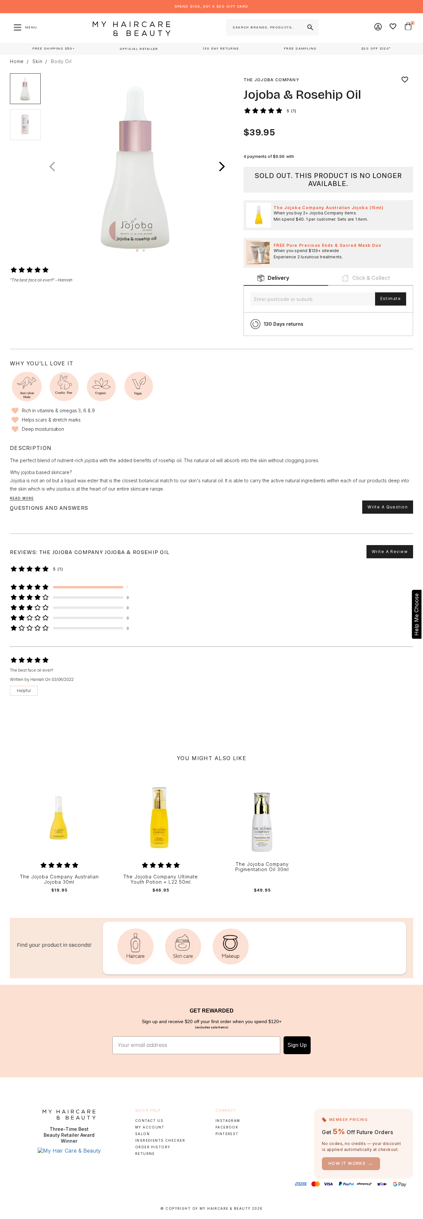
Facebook (226, 1127)
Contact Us (149, 1121)
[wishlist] (405, 80)
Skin (37, 61)
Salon (142, 1134)
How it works (350, 1163)
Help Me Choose (416, 614)
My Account (149, 1127)
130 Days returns (283, 324)
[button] (222, 166)
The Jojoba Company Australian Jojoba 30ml (59, 879)
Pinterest (227, 1134)
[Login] (378, 27)
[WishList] (393, 27)
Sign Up (297, 1045)
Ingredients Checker (160, 1140)
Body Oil (61, 61)
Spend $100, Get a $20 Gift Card (211, 6)
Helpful (24, 690)
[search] (309, 27)
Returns (145, 1154)
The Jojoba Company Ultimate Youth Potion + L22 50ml (160, 879)
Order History (153, 1147)
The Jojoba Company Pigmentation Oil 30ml (262, 867)
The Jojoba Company (271, 79)
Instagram (227, 1121)
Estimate (390, 298)
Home (17, 61)
